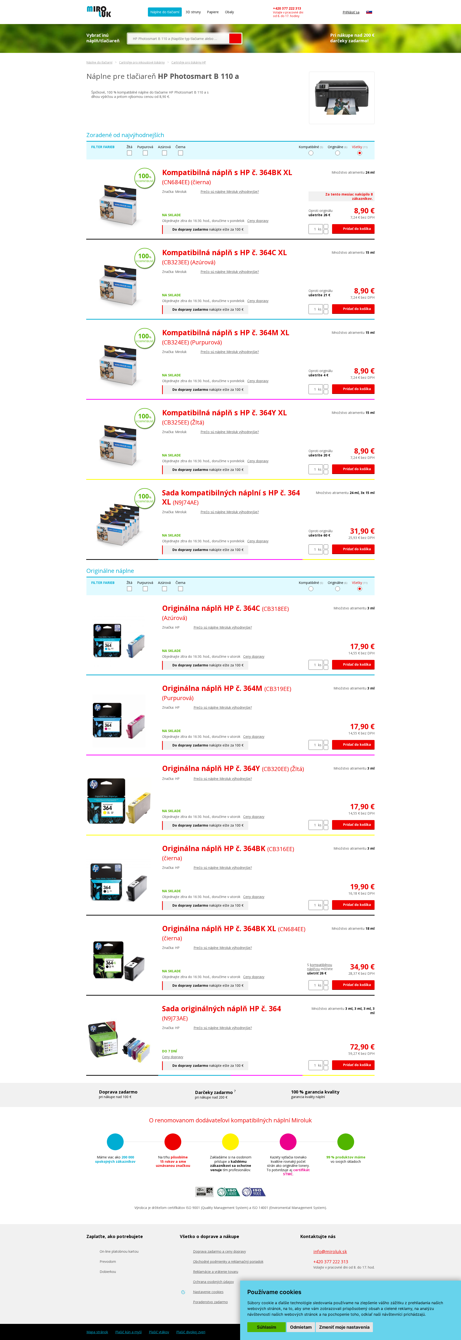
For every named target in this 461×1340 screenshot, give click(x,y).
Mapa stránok (97, 1332)
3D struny (193, 12)
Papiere (213, 12)
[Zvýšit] (326, 226)
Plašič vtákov (159, 1332)
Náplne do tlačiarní (164, 12)
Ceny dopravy (257, 220)
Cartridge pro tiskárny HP (188, 62)
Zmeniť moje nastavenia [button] (344, 1327)
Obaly (229, 12)
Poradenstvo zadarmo (210, 1302)
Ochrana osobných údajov (213, 1281)
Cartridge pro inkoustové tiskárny (142, 62)
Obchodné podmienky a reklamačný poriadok (228, 1261)
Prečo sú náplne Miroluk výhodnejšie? (229, 191)
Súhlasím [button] (266, 1327)
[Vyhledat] (235, 38)
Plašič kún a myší (128, 1332)
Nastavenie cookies (208, 1291)
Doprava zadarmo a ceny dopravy (219, 1251)
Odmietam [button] (301, 1327)
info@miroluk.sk (330, 1251)
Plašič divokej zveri (190, 1332)
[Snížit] (326, 231)
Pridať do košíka (356, 228)
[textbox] (178, 38)
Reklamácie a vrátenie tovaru (215, 1271)
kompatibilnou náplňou (319, 966)
